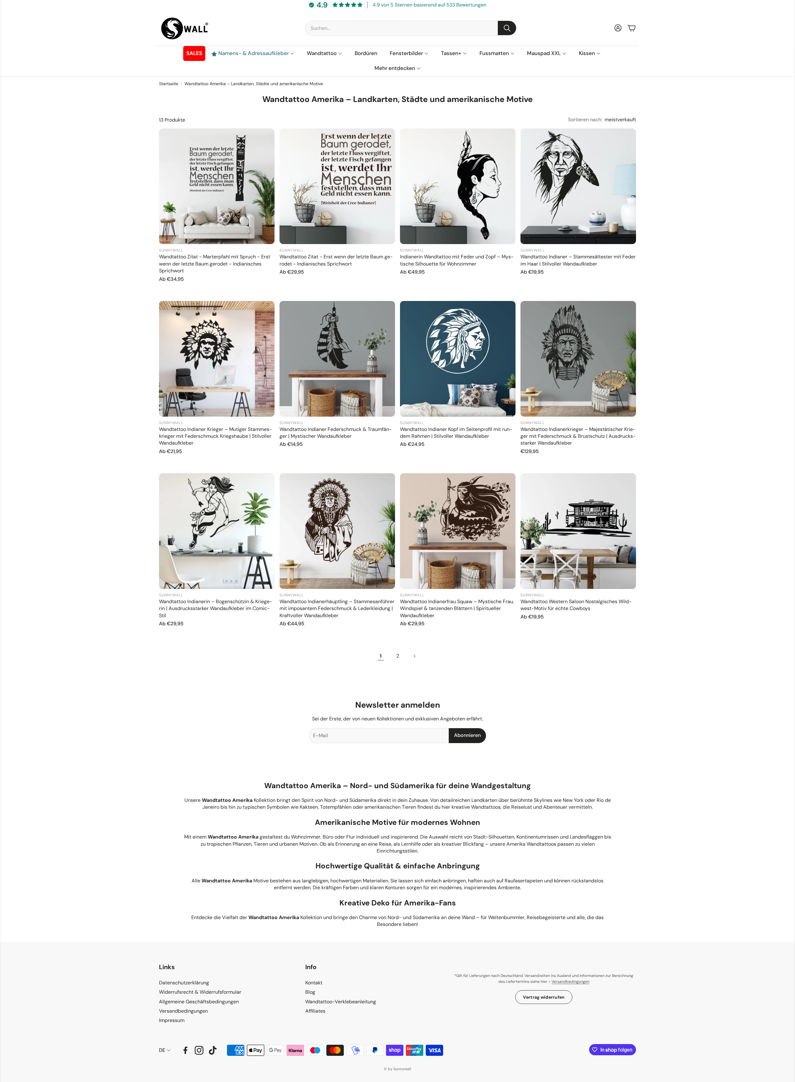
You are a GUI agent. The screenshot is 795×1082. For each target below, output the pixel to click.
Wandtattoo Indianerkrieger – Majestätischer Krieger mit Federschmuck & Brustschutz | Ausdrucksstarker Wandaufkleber (578, 436)
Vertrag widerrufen (544, 997)
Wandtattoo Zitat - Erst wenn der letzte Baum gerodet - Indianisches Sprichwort (336, 260)
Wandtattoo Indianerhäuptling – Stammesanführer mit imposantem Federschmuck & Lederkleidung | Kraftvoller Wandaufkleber (336, 608)
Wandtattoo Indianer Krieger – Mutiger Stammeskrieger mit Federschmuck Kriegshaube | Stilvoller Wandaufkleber (215, 436)
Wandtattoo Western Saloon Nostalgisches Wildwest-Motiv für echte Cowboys (576, 605)
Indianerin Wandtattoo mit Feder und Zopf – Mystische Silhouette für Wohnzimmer (457, 260)
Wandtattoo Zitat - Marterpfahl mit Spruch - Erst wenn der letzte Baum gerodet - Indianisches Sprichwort (214, 263)
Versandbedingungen (570, 981)
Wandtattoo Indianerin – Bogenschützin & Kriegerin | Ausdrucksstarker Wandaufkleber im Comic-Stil (215, 608)
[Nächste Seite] (414, 656)
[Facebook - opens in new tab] (185, 1050)
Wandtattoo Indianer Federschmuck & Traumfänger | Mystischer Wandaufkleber (335, 432)
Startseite (168, 83)
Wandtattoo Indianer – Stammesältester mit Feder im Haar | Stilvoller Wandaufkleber (578, 260)
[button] (411, 28)
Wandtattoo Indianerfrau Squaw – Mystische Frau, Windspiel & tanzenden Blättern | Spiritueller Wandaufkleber (457, 608)
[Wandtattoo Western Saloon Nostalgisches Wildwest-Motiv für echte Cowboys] (578, 531)
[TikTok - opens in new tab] (212, 1050)
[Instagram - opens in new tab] (199, 1050)
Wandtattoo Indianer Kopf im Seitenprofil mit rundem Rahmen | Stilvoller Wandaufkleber (456, 432)
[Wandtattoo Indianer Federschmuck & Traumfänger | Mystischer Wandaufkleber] (337, 359)
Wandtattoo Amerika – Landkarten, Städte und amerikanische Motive (253, 83)
